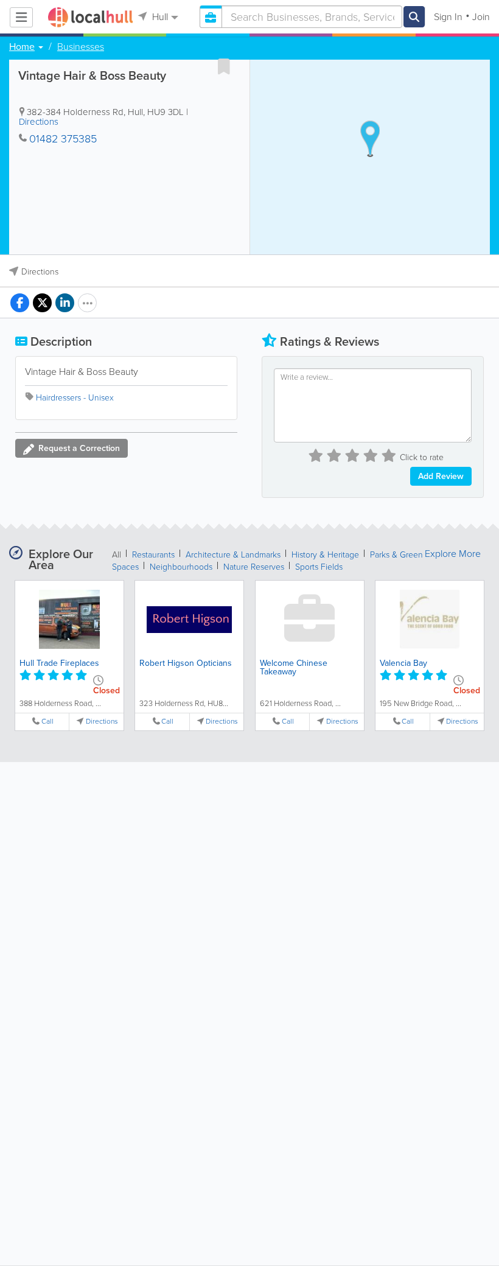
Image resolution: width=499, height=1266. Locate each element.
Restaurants (153, 554)
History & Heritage (325, 554)
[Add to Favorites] (224, 66)
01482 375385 (63, 139)
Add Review (441, 476)
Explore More (453, 554)
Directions (38, 121)
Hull (159, 17)
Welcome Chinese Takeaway (293, 667)
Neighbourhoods (181, 567)
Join (481, 17)
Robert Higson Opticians (185, 663)
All (116, 554)
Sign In (448, 17)
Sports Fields (319, 567)
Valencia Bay (403, 663)
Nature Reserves (253, 567)
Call (47, 722)
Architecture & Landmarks (233, 554)
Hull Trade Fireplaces (59, 663)
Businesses (80, 47)
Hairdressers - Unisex (75, 397)
